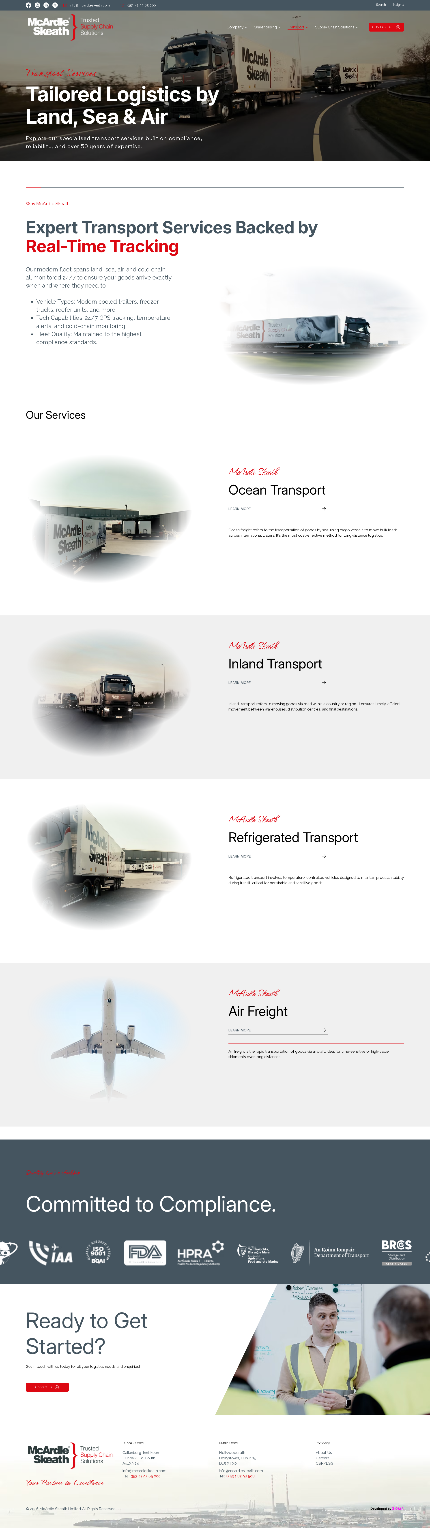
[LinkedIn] (46, 5)
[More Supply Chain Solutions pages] (357, 27)
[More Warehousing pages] (279, 27)
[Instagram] (37, 5)
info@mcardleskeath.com (144, 1470)
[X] (55, 5)
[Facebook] (28, 5)
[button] (381, 4)
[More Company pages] (246, 27)
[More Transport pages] (307, 27)
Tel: (142, 1476)
